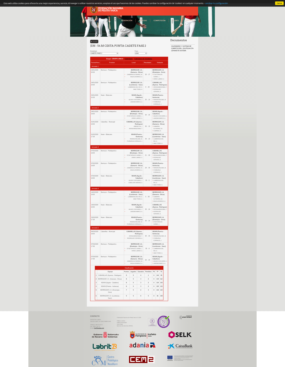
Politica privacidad (122, 322)
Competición (159, 20)
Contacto (190, 20)
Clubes (175, 20)
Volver (94, 41)
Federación (126, 20)
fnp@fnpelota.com (99, 328)
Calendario (129, 59)
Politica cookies (121, 321)
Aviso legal (120, 324)
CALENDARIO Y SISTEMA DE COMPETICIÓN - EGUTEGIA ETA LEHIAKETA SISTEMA (182, 48)
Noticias (143, 20)
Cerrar (279, 3)
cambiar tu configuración (216, 3)
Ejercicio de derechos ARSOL (125, 326)
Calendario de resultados (143, 59)
